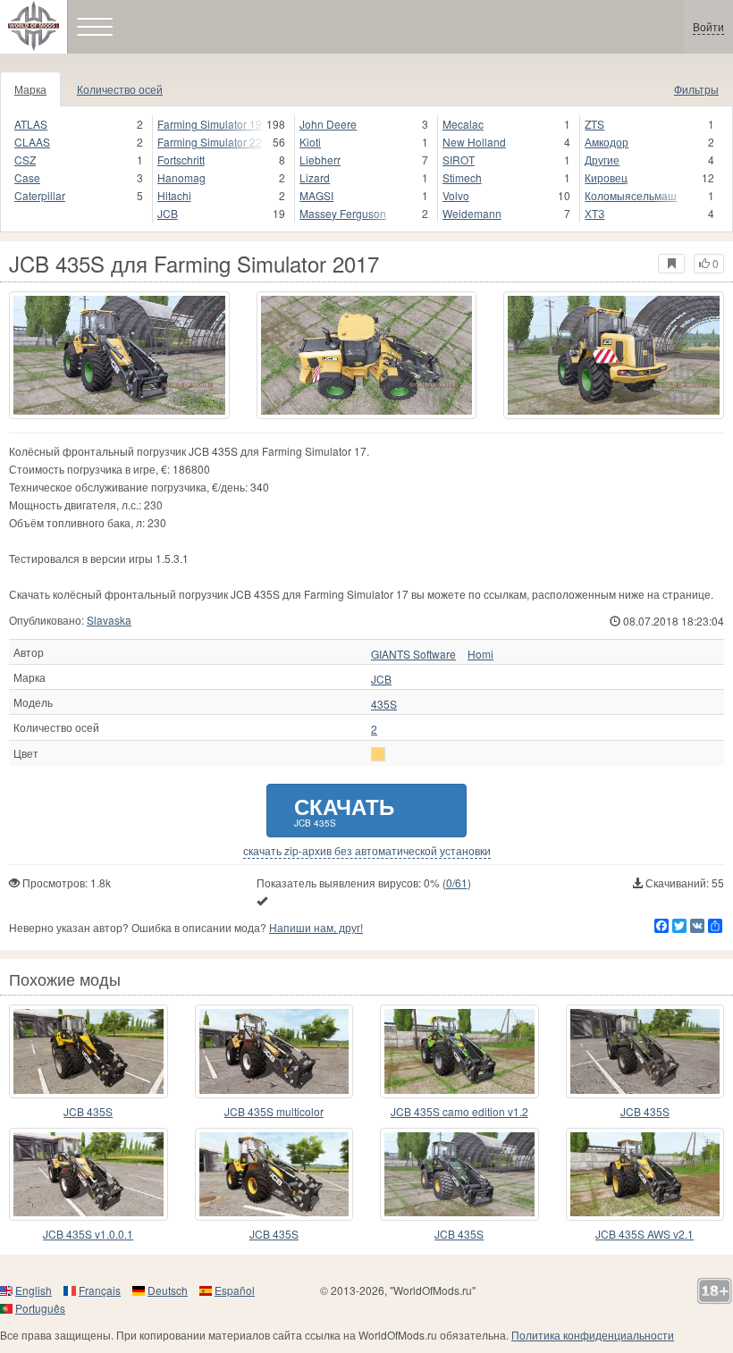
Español (235, 1290)
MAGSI (316, 195)
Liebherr (320, 159)
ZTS (594, 123)
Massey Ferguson (342, 213)
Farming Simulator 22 (209, 141)
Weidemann (471, 213)
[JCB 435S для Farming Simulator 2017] (119, 355)
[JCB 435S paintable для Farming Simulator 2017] (459, 1174)
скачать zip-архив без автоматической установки (367, 851)
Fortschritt (181, 159)
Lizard (314, 177)
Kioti (310, 141)
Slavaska (109, 619)
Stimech (462, 177)
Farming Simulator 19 (209, 123)
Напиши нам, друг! (316, 927)
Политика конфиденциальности (592, 1334)
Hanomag (181, 177)
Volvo (455, 195)
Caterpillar (39, 195)
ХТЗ (594, 213)
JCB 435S (88, 1111)
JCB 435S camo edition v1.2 (459, 1111)
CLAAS (32, 141)
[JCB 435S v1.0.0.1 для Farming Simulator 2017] (88, 1174)
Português (40, 1307)
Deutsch (167, 1290)
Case (27, 177)
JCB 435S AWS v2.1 (644, 1233)
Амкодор (606, 141)
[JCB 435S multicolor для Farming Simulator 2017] (274, 1050)
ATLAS (30, 123)
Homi (480, 654)
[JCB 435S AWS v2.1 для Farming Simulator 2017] (645, 1174)
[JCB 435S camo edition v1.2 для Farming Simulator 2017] (459, 1050)
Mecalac (463, 123)
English (33, 1290)
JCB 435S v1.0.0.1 (88, 1233)
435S (384, 704)
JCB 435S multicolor (274, 1111)
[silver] (378, 754)
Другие (602, 159)
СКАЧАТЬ (344, 810)
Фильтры (696, 89)
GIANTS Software (413, 654)
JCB (167, 213)
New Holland (474, 141)
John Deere (328, 123)
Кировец (606, 177)
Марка (30, 89)
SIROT (458, 159)
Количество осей (120, 89)
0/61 (457, 882)
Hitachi (174, 195)
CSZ (25, 159)
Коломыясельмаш (631, 195)
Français (100, 1290)
